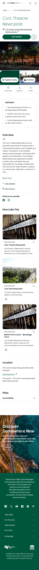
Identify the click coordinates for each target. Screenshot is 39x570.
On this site (10, 520)
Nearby (19, 91)
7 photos (30, 80)
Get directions (8, 374)
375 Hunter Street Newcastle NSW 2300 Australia (18, 31)
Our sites (8, 530)
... (11, 10)
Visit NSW (9, 515)
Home (5, 10)
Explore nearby (11, 80)
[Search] (30, 3)
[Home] (13, 3)
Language (9, 536)
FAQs (31, 91)
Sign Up (8, 447)
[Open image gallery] (19, 55)
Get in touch (10, 189)
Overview (8, 91)
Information (10, 525)
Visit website (17, 37)
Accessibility (8, 398)
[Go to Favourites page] (35, 3)
